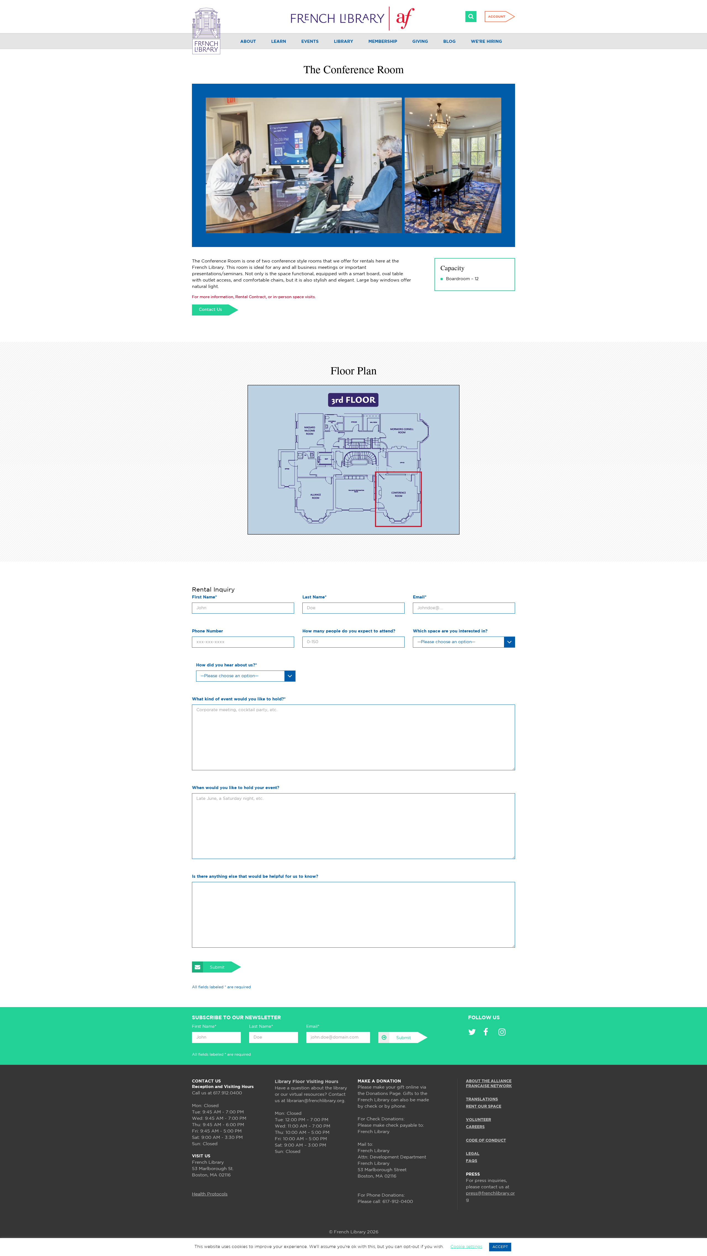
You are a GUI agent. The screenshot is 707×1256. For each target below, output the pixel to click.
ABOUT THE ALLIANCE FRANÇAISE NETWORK (489, 1083)
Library (343, 41)
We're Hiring (486, 41)
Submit (217, 967)
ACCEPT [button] (500, 1247)
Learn (278, 41)
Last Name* (314, 597)
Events (310, 41)
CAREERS (475, 1127)
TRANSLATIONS (482, 1099)
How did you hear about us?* (226, 665)
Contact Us (210, 309)
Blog (449, 41)
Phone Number (207, 631)
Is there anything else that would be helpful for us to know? (255, 876)
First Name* (204, 597)
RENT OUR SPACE (483, 1106)
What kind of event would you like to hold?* (239, 699)
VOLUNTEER (478, 1119)
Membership (382, 41)
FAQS (471, 1161)
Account (496, 16)
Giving (420, 41)
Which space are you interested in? (450, 631)
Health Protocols (210, 1194)
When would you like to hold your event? (235, 788)
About (248, 41)
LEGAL (472, 1153)
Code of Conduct (486, 1140)
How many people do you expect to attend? (348, 631)
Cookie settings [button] (466, 1247)
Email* (419, 597)
